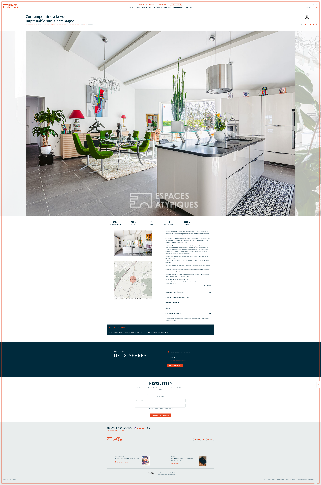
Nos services (158, 7)
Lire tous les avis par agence (115, 430)
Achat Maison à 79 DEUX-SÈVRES (118, 332)
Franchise (124, 448)
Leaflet (124, 298)
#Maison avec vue (47, 25)
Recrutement (164, 448)
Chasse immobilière (179, 448)
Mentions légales (306, 479)
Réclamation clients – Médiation (286, 479)
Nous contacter (111, 448)
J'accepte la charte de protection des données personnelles (162, 394)
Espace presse (137, 448)
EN (316, 4)
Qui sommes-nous (178, 7)
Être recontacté (176, 4)
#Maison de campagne (72, 25)
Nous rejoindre (163, 4)
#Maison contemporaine (59, 25)
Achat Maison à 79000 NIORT (135, 332)
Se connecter (175, 464)
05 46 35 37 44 (174, 357)
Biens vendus (194, 448)
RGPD (298, 479)
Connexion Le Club (208, 448)
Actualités (188, 7)
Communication (151, 448)
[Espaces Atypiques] (11, 7)
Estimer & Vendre (134, 7)
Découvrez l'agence (175, 365)
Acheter (144, 7)
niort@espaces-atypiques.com (178, 360)
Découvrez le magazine (121, 462)
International (143, 4)
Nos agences (167, 7)
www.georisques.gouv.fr (171, 320)
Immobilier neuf (153, 4)
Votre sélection (311, 7)
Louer (150, 7)
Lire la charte (160, 396)
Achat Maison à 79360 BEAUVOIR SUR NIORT (156, 332)
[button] (133, 279)
